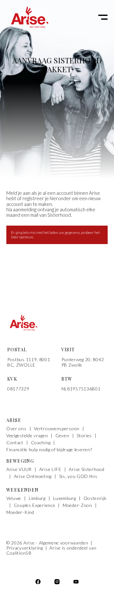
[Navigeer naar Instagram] (57, 582)
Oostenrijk (95, 498)
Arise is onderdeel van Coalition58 (51, 550)
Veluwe (13, 498)
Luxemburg (64, 498)
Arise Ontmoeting (33, 476)
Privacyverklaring (25, 547)
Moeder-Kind (20, 512)
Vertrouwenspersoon (56, 428)
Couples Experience (34, 505)
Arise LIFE (50, 469)
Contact (14, 442)
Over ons (16, 428)
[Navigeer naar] (76, 582)
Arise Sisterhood (86, 469)
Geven (62, 435)
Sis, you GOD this (78, 476)
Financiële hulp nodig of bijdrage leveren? (49, 449)
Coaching (41, 442)
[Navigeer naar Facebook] (38, 582)
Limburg (37, 498)
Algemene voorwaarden (64, 542)
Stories (84, 435)
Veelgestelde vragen (27, 435)
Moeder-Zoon (77, 505)
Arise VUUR (19, 469)
